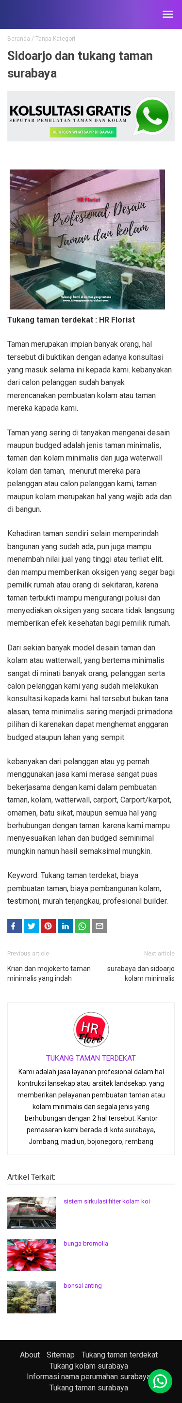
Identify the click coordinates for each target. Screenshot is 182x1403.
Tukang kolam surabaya (89, 1366)
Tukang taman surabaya (89, 1387)
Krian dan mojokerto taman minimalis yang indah (49, 973)
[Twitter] (31, 926)
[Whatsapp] (160, 1381)
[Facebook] (14, 926)
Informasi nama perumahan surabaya (88, 1376)
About (30, 1354)
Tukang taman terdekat (120, 1354)
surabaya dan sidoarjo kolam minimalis (141, 973)
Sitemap (61, 1354)
